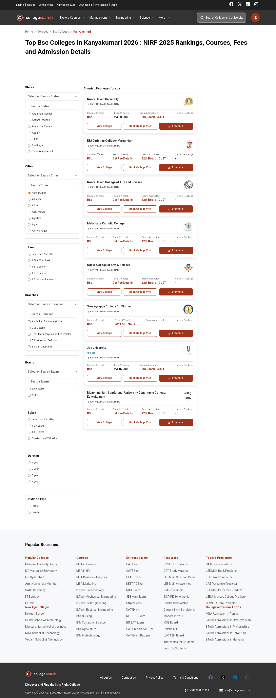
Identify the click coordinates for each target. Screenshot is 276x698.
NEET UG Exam (135, 616)
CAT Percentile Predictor (221, 583)
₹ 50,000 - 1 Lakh (41, 260)
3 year (35, 475)
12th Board (38, 389)
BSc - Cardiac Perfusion (45, 340)
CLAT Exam (133, 577)
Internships (101, 4)
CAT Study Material (176, 570)
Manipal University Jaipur (41, 564)
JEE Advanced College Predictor (226, 596)
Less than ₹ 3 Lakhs (43, 419)
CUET (35, 395)
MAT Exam (133, 590)
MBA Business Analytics (91, 577)
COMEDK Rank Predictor (221, 603)
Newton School (34, 613)
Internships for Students (179, 642)
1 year (35, 462)
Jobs (114, 4)
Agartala (36, 218)
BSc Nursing (84, 616)
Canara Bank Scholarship (180, 609)
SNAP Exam (134, 603)
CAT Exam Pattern (138, 635)
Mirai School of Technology (42, 633)
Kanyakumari (39, 192)
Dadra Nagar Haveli (42, 151)
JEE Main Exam (136, 596)
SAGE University (35, 590)
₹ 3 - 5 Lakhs (39, 273)
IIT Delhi (30, 603)
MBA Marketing (86, 583)
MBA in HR (83, 570)
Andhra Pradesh (41, 120)
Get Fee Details (123, 158)
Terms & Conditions (185, 677)
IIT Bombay (32, 596)
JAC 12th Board (174, 635)
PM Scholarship (173, 590)
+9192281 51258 (199, 690)
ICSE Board (171, 622)
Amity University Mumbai (41, 583)
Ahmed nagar (39, 230)
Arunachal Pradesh (42, 126)
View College (104, 126)
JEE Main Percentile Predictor (224, 590)
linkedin (234, 677)
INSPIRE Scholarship (176, 596)
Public (35, 506)
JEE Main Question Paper (180, 577)
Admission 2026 (66, 4)
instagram (246, 677)
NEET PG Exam (135, 583)
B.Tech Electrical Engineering (94, 609)
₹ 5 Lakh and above (42, 279)
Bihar (35, 139)
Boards (31, 4)
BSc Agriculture (86, 629)
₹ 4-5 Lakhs (38, 432)
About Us (106, 677)
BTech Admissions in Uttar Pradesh (228, 620)
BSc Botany (38, 327)
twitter (222, 677)
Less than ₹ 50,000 (42, 254)
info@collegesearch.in (237, 690)
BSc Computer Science (91, 622)
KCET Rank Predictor (219, 577)
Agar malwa (38, 211)
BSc (89, 117)
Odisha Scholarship (176, 603)
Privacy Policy (154, 677)
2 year (35, 468)
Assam (36, 132)
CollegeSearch (34, 17)
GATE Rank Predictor (219, 564)
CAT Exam (133, 564)
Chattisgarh (38, 145)
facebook (210, 677)
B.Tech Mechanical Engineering (96, 596)
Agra (34, 224)
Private (36, 512)
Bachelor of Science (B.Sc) (47, 321)
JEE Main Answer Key (177, 583)
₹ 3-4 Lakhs (38, 425)
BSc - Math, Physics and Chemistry (51, 334)
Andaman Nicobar (42, 113)
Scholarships (46, 4)
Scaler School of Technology (43, 620)
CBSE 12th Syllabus (176, 564)
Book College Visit (140, 126)
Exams (20, 4)
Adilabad (37, 199)
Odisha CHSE (172, 629)
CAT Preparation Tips (140, 629)
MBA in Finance (86, 564)
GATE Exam (133, 570)
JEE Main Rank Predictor (221, 570)
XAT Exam (133, 609)
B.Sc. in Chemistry (42, 346)
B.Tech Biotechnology (90, 590)
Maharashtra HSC (175, 616)
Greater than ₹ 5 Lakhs (44, 438)
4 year (35, 481)
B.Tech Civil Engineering (91, 603)
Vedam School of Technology (44, 639)
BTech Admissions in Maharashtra (228, 626)
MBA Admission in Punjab (222, 613)
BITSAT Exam (135, 622)
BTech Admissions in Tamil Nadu (226, 633)
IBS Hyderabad (34, 577)
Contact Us (129, 677)
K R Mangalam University (41, 570)
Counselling (85, 4)
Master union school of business (45, 626)
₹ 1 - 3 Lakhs (39, 266)
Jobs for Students (175, 648)
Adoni (35, 205)
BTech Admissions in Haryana (225, 639)
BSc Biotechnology (88, 635)
